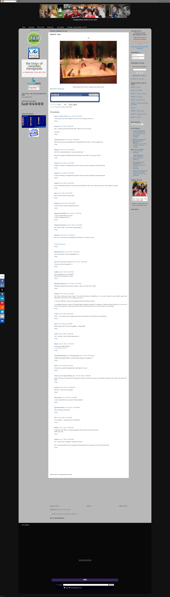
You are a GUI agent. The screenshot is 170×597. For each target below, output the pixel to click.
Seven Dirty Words (138, 151)
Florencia (57, 107)
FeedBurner (143, 75)
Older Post (123, 506)
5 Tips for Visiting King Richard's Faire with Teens (139, 173)
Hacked (133, 107)
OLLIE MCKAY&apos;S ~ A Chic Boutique (66, 355)
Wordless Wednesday (58, 89)
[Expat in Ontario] (34, 84)
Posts (135, 55)
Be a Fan (94, 95)
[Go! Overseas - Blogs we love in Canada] (33, 58)
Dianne (86, 87)
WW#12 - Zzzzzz (136, 87)
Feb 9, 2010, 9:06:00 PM (72, 139)
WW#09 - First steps (136, 96)
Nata (55, 193)
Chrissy (56, 387)
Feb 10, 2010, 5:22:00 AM (66, 293)
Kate (55, 323)
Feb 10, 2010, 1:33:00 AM (72, 252)
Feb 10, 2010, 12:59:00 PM (72, 407)
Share (1, 596)
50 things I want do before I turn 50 (77, 27)
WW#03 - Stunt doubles (137, 111)
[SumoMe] (2, 320)
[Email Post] (65, 104)
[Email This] (69, 104)
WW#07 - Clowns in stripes (138, 93)
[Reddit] (2, 307)
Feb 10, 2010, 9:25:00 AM (65, 365)
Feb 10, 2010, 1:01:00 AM (67, 235)
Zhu (55, 417)
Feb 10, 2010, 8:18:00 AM (87, 355)
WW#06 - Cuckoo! (136, 117)
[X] (2, 289)
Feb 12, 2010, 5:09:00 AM (66, 439)
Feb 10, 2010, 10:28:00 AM (67, 387)
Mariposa (57, 203)
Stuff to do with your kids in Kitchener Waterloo (139, 141)
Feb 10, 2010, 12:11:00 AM (74, 225)
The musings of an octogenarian (138, 163)
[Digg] (2, 298)
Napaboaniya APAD (60, 213)
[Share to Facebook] (74, 104)
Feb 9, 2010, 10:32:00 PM (67, 203)
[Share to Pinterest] (76, 104)
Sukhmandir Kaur (59, 139)
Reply (56, 121)
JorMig (56, 272)
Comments (136, 58)
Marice (56, 344)
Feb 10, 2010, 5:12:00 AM (73, 283)
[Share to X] (73, 104)
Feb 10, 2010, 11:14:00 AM (69, 397)
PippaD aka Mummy (60, 225)
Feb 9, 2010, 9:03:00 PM (66, 126)
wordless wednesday (66, 107)
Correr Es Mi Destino (139, 131)
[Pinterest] (2, 303)
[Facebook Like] (2, 285)
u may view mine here (60, 348)
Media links (50, 27)
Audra (56, 334)
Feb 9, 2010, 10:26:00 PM (65, 193)
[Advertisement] (88, 491)
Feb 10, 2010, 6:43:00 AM (65, 323)
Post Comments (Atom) (64, 509)
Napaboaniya (93, 87)
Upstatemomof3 (59, 407)
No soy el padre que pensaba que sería (138, 157)
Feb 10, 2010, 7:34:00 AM (66, 334)
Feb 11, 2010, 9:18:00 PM (66, 427)
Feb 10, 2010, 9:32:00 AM (83, 375)
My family (31, 27)
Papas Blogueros (138, 155)
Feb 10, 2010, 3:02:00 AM (79, 262)
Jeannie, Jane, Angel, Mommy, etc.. (65, 375)
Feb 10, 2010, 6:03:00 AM (66, 313)
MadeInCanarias (59, 252)
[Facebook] (2, 281)
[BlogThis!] (71, 104)
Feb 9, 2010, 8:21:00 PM (75, 116)
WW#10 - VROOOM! (137, 90)
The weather (60, 27)
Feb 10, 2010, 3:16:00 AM (66, 272)
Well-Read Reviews (60, 283)
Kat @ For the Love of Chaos (63, 262)
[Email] (2, 316)
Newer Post (54, 506)
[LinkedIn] (2, 312)
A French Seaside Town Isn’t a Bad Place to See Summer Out (139, 134)
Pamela (56, 126)
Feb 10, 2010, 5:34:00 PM (64, 417)
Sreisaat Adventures (60, 244)
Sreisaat (56, 235)
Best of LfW (40, 27)
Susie (56, 365)
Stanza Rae (57, 397)
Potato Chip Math (138, 149)
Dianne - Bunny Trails (60, 116)
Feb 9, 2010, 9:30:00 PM (67, 149)
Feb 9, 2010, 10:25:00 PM (66, 163)
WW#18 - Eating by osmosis (139, 114)
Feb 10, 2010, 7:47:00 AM (66, 344)
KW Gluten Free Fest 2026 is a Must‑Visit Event (140, 144)
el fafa (56, 313)
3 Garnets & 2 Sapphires (140, 171)
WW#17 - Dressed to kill (137, 100)
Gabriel (56, 163)
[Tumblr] (2, 294)
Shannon (57, 149)
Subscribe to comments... (138, 79)
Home (24, 27)
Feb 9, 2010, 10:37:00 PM (73, 213)
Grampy (101, 87)
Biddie (56, 427)
